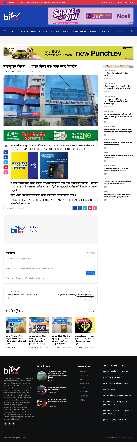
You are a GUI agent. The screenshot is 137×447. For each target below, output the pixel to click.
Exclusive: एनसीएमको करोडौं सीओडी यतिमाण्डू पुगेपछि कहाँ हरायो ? (42, 2)
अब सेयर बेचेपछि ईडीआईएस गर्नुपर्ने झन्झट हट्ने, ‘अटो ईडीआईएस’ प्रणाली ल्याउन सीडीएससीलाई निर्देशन (118, 116)
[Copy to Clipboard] (6, 172)
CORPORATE (35, 31)
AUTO (45, 31)
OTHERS (104, 31)
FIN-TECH (66, 31)
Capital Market (9, 71)
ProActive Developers (125, 438)
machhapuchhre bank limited (14, 208)
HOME (14, 31)
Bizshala (34, 227)
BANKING (23, 31)
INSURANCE (94, 31)
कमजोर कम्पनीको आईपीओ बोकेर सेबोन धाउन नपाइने (23, 295)
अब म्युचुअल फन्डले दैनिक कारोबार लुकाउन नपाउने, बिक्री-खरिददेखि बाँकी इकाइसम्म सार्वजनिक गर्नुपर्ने (116, 101)
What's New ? (55, 31)
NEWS (106, 152)
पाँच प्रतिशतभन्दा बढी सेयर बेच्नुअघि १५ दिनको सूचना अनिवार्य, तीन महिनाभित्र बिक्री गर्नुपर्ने (75, 296)
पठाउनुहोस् (90, 273)
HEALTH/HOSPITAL (80, 31)
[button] (89, 311)
